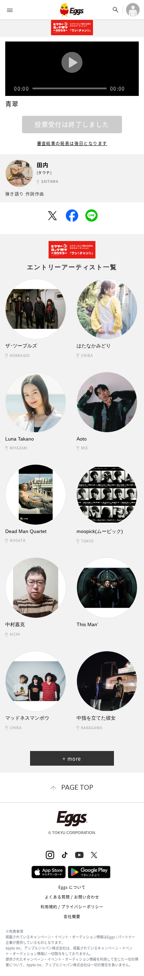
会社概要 (72, 916)
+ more (72, 758)
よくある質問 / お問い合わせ (72, 897)
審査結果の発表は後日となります (72, 143)
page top (77, 787)
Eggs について (72, 887)
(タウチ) (44, 172)
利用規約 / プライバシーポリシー (72, 907)
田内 (43, 164)
